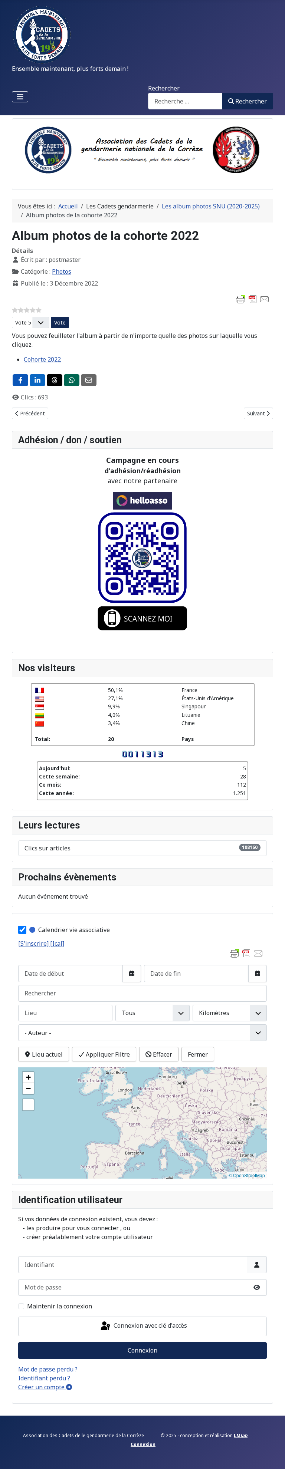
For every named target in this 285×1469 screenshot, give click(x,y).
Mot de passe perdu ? (48, 1369)
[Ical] (57, 943)
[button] (28, 1077)
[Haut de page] (272, 1455)
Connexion (142, 1350)
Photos (61, 271)
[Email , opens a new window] (88, 380)
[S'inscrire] (34, 943)
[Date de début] (131, 973)
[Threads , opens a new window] (54, 380)
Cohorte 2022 (42, 359)
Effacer (161, 1054)
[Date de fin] (257, 973)
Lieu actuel (46, 1054)
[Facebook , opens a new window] (20, 380)
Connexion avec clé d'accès (149, 1325)
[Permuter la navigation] (20, 96)
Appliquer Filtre (107, 1054)
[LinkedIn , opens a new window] (37, 380)
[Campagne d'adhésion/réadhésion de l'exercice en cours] (142, 570)
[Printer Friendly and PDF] (252, 298)
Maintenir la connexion (59, 1306)
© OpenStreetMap (247, 1175)
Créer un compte (42, 1387)
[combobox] (185, 101)
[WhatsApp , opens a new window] (71, 380)
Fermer (198, 1054)
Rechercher (164, 88)
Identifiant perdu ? (44, 1378)
